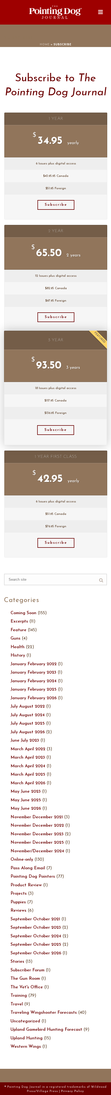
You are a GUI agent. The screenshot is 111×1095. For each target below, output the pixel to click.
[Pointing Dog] (55, 12)
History (18, 655)
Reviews (18, 910)
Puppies (18, 902)
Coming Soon (23, 613)
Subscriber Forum (27, 970)
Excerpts (19, 621)
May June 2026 (26, 808)
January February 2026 (34, 698)
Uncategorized (25, 1021)
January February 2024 (34, 681)
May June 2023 (26, 791)
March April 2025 (28, 774)
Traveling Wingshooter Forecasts (44, 1012)
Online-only (22, 859)
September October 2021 (35, 919)
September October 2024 (36, 936)
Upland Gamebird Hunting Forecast (46, 1030)
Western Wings (26, 1047)
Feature (18, 630)
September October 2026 (36, 953)
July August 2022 (28, 706)
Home (45, 44)
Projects (19, 893)
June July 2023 (25, 740)
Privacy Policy (72, 1091)
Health (18, 647)
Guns (15, 638)
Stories (17, 961)
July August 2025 (28, 723)
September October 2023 (36, 927)
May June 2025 (26, 800)
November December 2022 (37, 825)
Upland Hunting (27, 1038)
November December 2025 (37, 842)
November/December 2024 (37, 851)
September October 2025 (36, 944)
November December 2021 (37, 817)
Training (19, 995)
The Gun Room (25, 978)
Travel (17, 1004)
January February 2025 (34, 689)
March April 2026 (28, 783)
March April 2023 (28, 757)
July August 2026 (28, 732)
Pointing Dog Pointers (33, 876)
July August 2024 (28, 715)
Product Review (26, 885)
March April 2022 (28, 749)
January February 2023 (33, 672)
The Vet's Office (27, 987)
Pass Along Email (28, 868)
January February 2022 (34, 664)
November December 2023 (37, 834)
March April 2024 (28, 766)
